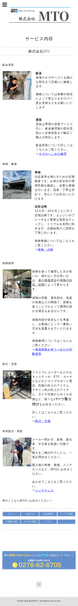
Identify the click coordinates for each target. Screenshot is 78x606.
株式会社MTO (31, 601)
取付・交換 (9, 363)
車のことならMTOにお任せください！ (27, 500)
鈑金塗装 (8, 64)
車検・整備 (9, 163)
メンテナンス (44, 490)
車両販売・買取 (12, 431)
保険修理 (8, 263)
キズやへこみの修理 (53, 153)
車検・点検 (45, 249)
